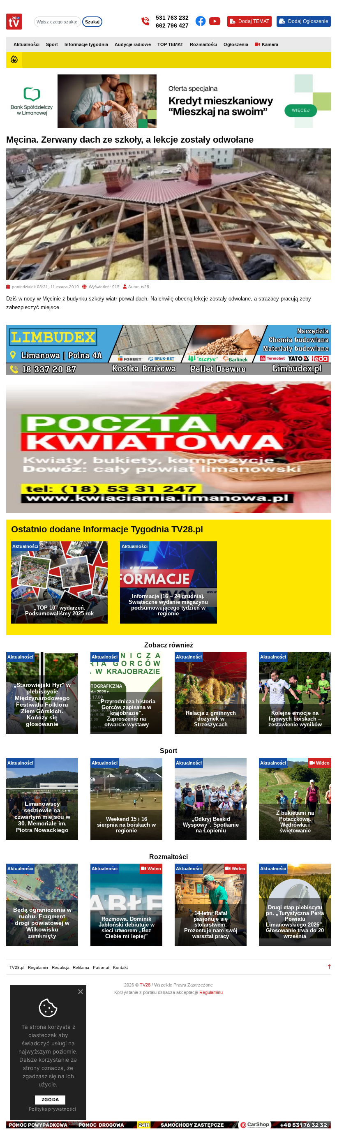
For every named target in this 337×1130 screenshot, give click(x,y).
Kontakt (120, 967)
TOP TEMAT (170, 44)
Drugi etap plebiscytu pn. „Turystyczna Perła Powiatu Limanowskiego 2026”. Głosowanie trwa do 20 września (295, 921)
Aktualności (26, 44)
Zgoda (50, 1099)
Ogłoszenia (236, 44)
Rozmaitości (203, 44)
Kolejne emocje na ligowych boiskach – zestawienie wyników (295, 719)
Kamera (270, 44)
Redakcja (60, 967)
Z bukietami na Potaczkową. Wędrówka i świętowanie (295, 821)
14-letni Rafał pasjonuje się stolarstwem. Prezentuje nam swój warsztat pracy (211, 924)
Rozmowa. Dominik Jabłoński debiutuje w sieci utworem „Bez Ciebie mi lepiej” (127, 927)
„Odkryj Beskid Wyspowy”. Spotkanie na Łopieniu (211, 825)
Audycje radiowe (133, 44)
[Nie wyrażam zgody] (80, 991)
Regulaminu (211, 992)
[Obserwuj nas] (202, 21)
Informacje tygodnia (86, 44)
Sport (52, 44)
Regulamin (38, 967)
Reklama (81, 967)
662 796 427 (172, 25)
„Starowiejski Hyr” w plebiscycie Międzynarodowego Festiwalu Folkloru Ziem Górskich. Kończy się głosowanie (42, 704)
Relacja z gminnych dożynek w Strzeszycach (211, 719)
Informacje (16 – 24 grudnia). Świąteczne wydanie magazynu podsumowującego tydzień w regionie (168, 605)
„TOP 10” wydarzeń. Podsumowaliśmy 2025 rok (59, 611)
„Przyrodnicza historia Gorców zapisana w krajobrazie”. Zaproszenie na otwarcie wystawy (126, 713)
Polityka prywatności (52, 1109)
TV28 (146, 984)
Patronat (101, 967)
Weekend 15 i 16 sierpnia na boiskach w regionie (126, 825)
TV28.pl (16, 967)
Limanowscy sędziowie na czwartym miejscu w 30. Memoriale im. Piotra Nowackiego (42, 816)
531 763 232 (172, 17)
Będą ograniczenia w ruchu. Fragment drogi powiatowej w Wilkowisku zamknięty (42, 922)
